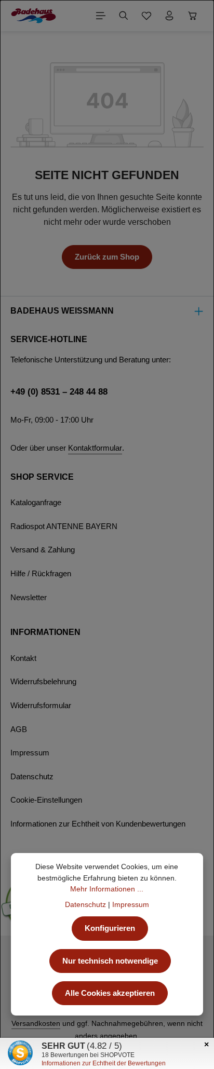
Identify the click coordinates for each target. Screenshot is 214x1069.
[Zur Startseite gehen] (33, 15)
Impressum (29, 753)
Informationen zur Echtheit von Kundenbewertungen (97, 824)
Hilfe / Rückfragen (40, 574)
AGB (18, 729)
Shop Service (42, 476)
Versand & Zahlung (42, 550)
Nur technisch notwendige (110, 961)
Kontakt (23, 658)
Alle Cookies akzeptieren (110, 993)
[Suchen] (123, 15)
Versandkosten (35, 1023)
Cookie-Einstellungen (46, 800)
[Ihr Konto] (169, 15)
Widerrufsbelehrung (43, 682)
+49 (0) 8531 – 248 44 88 (59, 391)
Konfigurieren (110, 928)
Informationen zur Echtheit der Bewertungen (104, 1063)
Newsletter (28, 597)
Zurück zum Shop (107, 257)
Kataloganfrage (35, 502)
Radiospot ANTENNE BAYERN (63, 526)
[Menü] (100, 15)
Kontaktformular (95, 448)
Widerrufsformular (40, 705)
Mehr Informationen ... (106, 889)
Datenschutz (32, 777)
